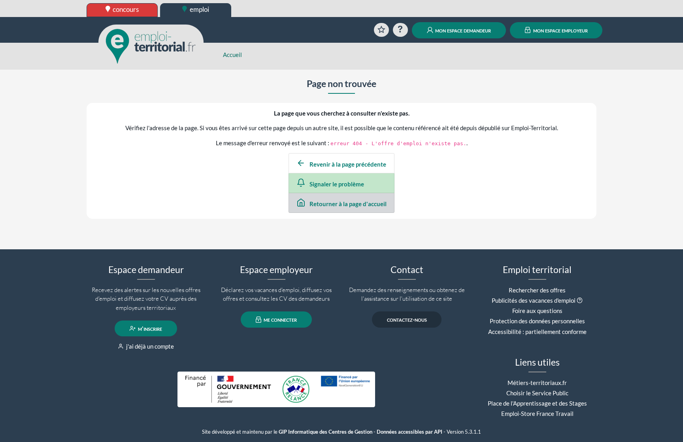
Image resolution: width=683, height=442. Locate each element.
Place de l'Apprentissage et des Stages (537, 403)
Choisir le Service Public (537, 392)
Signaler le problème (336, 184)
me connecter (279, 319)
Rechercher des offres (537, 290)
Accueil (232, 54)
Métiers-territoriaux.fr (537, 382)
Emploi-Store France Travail (537, 413)
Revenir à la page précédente (347, 164)
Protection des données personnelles (537, 320)
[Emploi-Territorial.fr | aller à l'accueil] (151, 45)
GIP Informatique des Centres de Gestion (325, 432)
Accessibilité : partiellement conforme (537, 331)
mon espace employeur (560, 30)
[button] (580, 300)
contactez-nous (407, 319)
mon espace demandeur (462, 30)
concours (125, 9)
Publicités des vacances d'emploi (533, 300)
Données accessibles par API (409, 432)
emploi (199, 9)
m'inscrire (149, 328)
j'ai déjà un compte (149, 346)
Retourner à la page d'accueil (347, 203)
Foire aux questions (537, 310)
